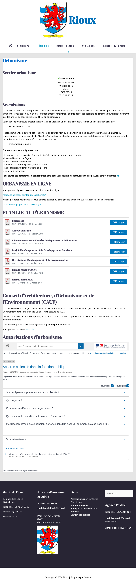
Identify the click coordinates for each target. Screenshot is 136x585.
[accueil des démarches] (8, 345)
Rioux (82, 20)
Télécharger (118, 222)
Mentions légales (79, 505)
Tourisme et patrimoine (113, 46)
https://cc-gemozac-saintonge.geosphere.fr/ (24, 194)
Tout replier (106, 386)
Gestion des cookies (80, 514)
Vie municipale (24, 46)
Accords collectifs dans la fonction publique (108, 353)
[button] (68, 51)
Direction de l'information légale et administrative (21, 471)
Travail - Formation (30, 353)
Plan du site (76, 502)
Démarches (43, 46)
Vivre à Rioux (88, 46)
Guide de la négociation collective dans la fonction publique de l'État (38, 454)
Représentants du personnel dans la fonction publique (64, 353)
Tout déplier (121, 386)
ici (118, 175)
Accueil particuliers (12, 353)
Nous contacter (10, 516)
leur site (30, 329)
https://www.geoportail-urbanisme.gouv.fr (24, 204)
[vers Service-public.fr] (110, 346)
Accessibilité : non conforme (84, 498)
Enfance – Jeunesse (65, 46)
